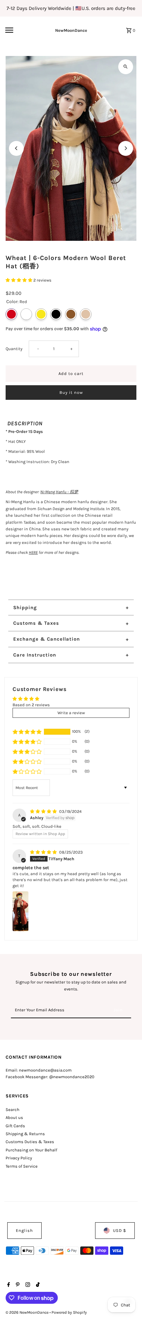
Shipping (25, 607)
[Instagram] (27, 1285)
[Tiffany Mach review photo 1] (20, 911)
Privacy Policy (19, 1157)
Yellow (41, 314)
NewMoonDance (71, 30)
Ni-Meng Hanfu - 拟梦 (59, 491)
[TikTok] (37, 1285)
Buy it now (71, 392)
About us (14, 1117)
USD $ (119, 1230)
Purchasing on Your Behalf (31, 1149)
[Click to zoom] (125, 66)
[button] (19, 280)
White (26, 314)
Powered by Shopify (69, 1312)
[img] (44, 811)
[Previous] (16, 148)
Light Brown (85, 314)
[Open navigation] (19, 30)
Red (11, 314)
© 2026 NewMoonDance (28, 1312)
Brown (71, 314)
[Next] (125, 148)
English (24, 1230)
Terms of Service (22, 1166)
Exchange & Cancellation (46, 639)
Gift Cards (15, 1125)
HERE (33, 552)
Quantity (14, 348)
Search (12, 1109)
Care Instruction (34, 655)
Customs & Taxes (36, 623)
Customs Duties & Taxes (30, 1141)
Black (56, 314)
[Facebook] (8, 1285)
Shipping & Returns (25, 1133)
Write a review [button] (71, 712)
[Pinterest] (16, 1285)
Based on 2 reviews (31, 704)
